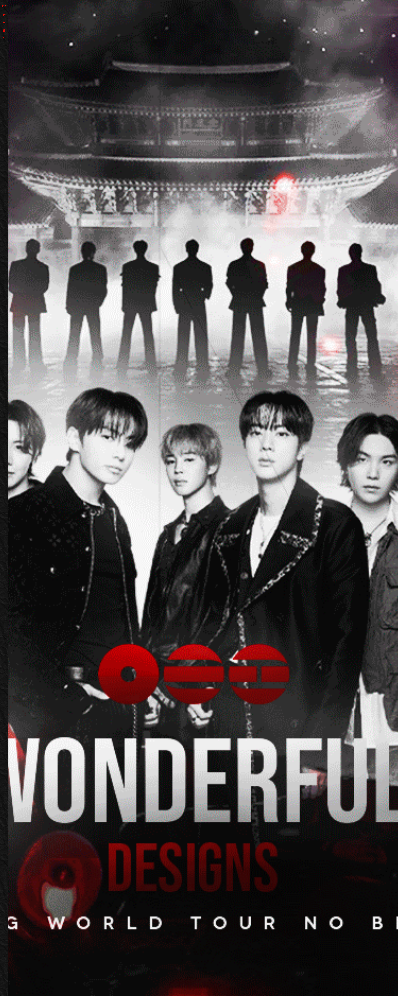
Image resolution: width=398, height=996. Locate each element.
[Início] (4, 14)
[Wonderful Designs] (4, 5)
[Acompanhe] (4, 30)
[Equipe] (4, 38)
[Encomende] (4, 22)
